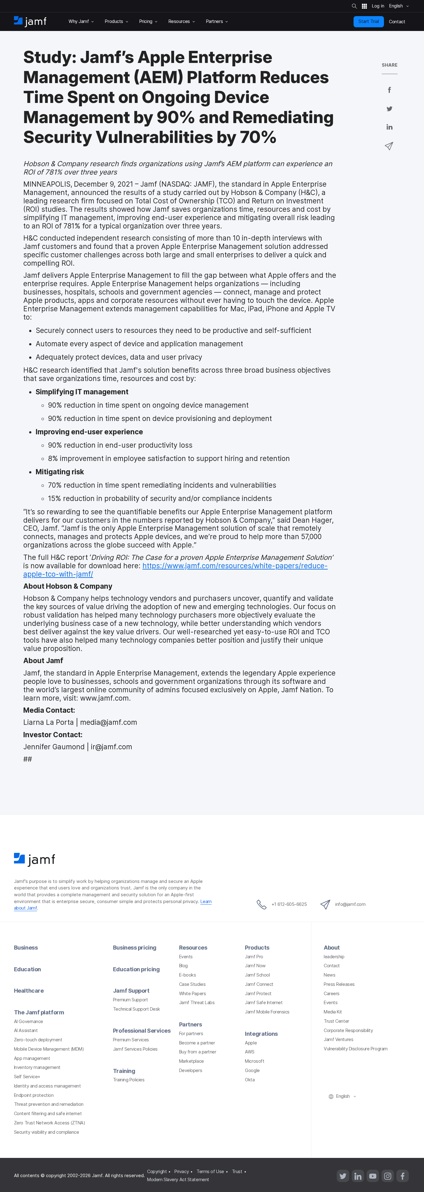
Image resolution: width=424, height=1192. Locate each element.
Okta (250, 1080)
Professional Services (142, 1030)
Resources (193, 947)
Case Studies (192, 984)
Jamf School (257, 975)
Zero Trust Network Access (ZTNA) (49, 1123)
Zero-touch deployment (38, 1040)
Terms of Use (210, 1171)
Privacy (181, 1171)
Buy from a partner (197, 1052)
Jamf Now (255, 965)
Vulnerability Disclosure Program (356, 1049)
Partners (190, 1024)
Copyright (157, 1171)
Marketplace (191, 1061)
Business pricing (134, 947)
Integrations (261, 1033)
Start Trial (369, 21)
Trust (237, 1171)
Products (257, 947)
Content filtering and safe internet (48, 1113)
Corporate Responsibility (348, 1030)
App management (32, 1058)
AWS (250, 1052)
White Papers (192, 993)
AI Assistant (26, 1030)
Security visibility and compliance (46, 1132)
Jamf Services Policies (135, 1049)
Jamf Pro (254, 956)
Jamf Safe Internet (263, 1002)
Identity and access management (47, 1086)
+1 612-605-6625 (289, 904)
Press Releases (339, 984)
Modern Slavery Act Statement (178, 1179)
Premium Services (131, 1040)
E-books (187, 975)
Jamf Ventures (338, 1039)
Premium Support (130, 1000)
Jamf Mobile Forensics (267, 1012)
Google (252, 1070)
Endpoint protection (33, 1095)
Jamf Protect (258, 993)
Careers (332, 993)
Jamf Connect (259, 984)
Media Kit (333, 1012)
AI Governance (28, 1021)
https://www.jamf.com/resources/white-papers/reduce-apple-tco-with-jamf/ (175, 569)
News (329, 975)
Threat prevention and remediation (48, 1104)
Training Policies (128, 1080)
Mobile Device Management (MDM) (49, 1049)
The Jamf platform (39, 1012)
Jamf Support (131, 990)
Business (26, 947)
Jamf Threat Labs (197, 1002)
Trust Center (336, 1021)
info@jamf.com (350, 904)
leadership (334, 956)
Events (186, 956)
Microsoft (254, 1061)
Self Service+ (27, 1076)
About (332, 947)
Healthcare (29, 990)
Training (124, 1071)
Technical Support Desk (136, 1009)
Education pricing (136, 969)
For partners (191, 1033)
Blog (183, 965)
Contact (332, 965)
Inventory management (37, 1067)
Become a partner (197, 1043)
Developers (190, 1070)
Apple (251, 1043)
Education (27, 969)
